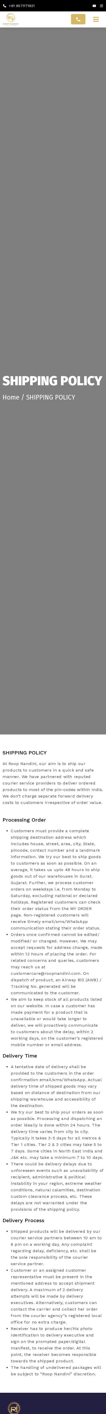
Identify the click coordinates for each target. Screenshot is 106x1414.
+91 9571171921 (20, 6)
